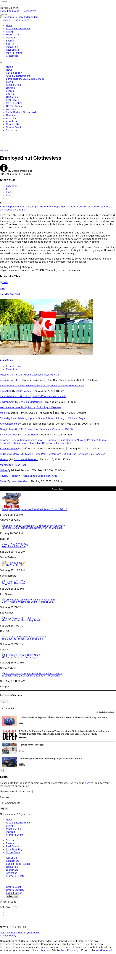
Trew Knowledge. (71, 950)
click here (45, 950)
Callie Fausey (23, 390)
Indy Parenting (14, 52)
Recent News (13, 366)
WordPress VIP (104, 950)
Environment (7, 401)
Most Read (12, 369)
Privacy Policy (8, 935)
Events (10, 40)
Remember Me (11, 802)
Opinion (10, 37)
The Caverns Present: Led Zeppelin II (23, 638)
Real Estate (12, 49)
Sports (10, 43)
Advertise (11, 118)
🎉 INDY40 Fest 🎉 (12, 564)
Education (6, 390)
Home (9, 66)
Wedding (11, 109)
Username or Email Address (16, 791)
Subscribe (8, 19)
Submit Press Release (18, 863)
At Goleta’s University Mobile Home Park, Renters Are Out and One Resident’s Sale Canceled (52, 453)
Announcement (9, 380)
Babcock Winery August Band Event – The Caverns (31, 675)
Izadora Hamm (30, 434)
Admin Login (12, 896)
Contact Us (12, 124)
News (9, 25)
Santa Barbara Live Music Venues (25, 78)
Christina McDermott (31, 401)
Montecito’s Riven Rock (13, 464)
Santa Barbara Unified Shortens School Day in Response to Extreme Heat (42, 385)
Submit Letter (14, 892)
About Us (11, 121)
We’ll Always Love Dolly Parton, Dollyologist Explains (30, 407)
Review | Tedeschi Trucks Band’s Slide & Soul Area (29, 475)
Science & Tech (9, 434)
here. (30, 814)
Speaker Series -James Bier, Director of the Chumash (32, 527)
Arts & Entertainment (18, 28)
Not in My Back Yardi (10, 294)
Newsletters (29, 10)
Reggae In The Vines (13, 583)
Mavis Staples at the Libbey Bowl (21, 620)
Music (3, 412)
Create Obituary (15, 889)
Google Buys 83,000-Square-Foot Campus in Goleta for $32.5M (36, 429)
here (87, 782)
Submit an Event (9, 10)
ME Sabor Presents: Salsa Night (20, 657)
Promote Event (14, 834)
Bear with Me (6, 360)
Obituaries (12, 46)
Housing (5, 459)
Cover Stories (14, 105)
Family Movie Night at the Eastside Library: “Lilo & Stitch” (34, 509)
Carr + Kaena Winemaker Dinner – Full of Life (27, 601)
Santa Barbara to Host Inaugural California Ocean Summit (33, 396)
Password (5, 797)
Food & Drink (13, 34)
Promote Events (15, 875)
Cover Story (13, 852)
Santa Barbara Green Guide (21, 112)
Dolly (2, 288)
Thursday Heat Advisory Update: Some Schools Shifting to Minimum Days (42, 418)
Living (9, 31)
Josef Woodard (20, 481)
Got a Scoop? (21, 19)
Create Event (13, 127)
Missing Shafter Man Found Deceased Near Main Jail (30, 374)
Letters (4, 150)
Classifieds (12, 55)
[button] (58, 721)
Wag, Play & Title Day (14, 546)
